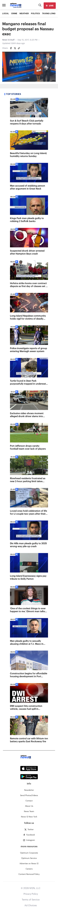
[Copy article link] (19, 48)
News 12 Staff (8, 40)
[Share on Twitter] (15, 48)
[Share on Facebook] (11, 48)
